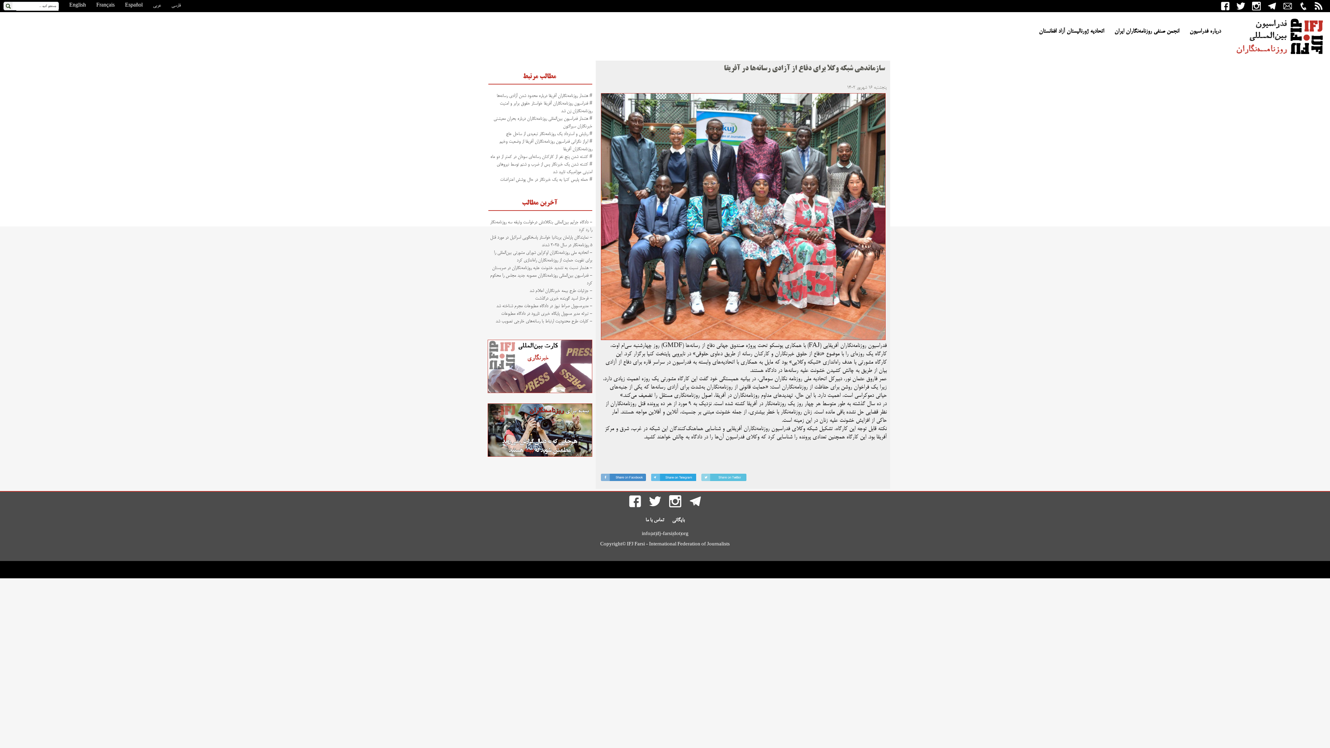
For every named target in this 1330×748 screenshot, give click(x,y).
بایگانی (678, 520)
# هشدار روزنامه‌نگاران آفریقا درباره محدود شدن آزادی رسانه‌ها (544, 96)
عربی (157, 5)
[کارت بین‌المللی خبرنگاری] (540, 392)
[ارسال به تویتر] (723, 479)
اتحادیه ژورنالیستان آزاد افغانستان (1071, 31)
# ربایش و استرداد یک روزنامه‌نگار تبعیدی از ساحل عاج (549, 134)
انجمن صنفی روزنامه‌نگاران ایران (1147, 31)
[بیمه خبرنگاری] (540, 455)
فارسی (176, 5)
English (77, 5)
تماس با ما (655, 520)
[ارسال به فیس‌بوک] (623, 479)
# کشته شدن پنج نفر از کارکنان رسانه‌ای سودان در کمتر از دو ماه (541, 157)
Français (105, 5)
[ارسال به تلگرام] (673, 479)
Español (134, 5)
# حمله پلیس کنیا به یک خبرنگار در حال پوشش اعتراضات (546, 179)
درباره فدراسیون (1205, 31)
